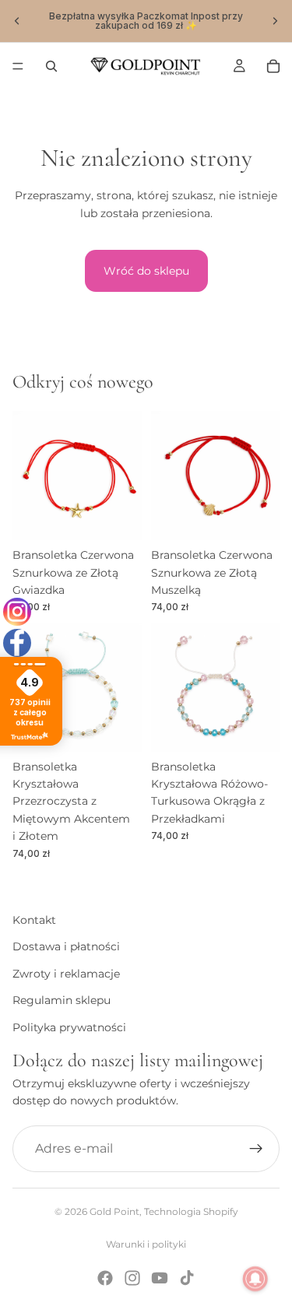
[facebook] (17, 643)
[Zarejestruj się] (256, 1148)
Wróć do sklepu (146, 271)
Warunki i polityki (146, 1244)
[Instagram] (132, 1278)
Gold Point (114, 1211)
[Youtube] (159, 1278)
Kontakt (34, 920)
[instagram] (17, 612)
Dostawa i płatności (66, 946)
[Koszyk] (273, 66)
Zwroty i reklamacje (66, 973)
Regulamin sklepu (61, 1000)
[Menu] (18, 66)
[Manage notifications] (255, 1278)
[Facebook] (105, 1278)
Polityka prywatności (69, 1027)
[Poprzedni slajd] (17, 21)
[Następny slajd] (275, 21)
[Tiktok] (187, 1278)
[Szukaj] (51, 66)
